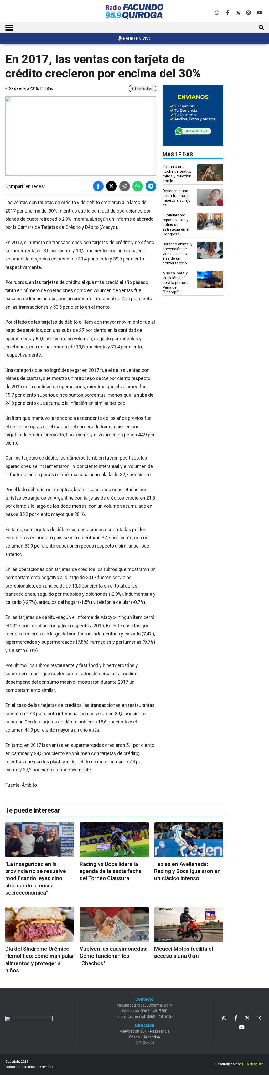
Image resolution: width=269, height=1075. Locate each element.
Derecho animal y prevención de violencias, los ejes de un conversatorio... (177, 253)
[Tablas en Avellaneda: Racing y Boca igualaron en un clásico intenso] (188, 839)
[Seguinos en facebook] (227, 12)
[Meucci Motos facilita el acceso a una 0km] (188, 924)
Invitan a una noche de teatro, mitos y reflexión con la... (177, 173)
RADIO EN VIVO (137, 38)
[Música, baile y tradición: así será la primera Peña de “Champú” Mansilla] (210, 279)
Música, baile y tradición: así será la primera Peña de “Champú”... (175, 282)
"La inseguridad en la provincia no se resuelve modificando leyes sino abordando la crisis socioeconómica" (35, 878)
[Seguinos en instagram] (248, 12)
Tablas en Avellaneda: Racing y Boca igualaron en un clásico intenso (187, 871)
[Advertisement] (251, 136)
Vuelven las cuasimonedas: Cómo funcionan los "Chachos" (113, 956)
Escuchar (145, 88)
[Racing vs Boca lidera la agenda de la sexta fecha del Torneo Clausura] (114, 839)
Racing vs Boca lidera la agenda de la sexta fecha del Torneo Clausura (111, 871)
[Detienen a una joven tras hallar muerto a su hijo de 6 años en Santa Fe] (210, 197)
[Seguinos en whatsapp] (217, 12)
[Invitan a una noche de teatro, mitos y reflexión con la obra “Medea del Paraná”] (210, 172)
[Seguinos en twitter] (238, 12)
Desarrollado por (239, 1064)
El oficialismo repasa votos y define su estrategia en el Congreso (176, 224)
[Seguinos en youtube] (259, 12)
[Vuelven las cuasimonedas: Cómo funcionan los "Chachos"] (114, 924)
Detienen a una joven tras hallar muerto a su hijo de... (177, 198)
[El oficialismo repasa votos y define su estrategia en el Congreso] (210, 221)
